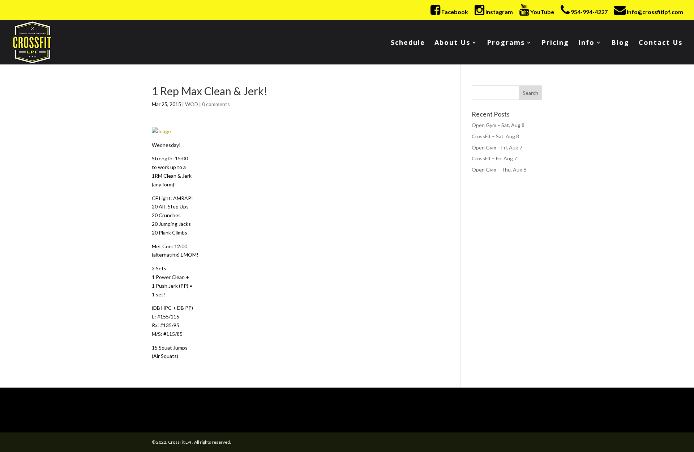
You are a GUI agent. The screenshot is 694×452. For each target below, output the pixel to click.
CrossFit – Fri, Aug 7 (494, 158)
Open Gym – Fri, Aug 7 (497, 147)
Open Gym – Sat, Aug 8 (498, 125)
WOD (191, 104)
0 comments (216, 104)
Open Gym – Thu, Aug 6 (499, 169)
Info (586, 43)
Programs (506, 43)
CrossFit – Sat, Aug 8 (495, 136)
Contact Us (660, 43)
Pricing (555, 43)
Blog (620, 43)
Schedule (408, 43)
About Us (452, 43)
